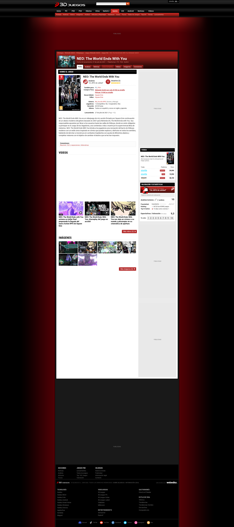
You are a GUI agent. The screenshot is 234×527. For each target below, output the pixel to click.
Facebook (118, 522)
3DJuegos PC (102, 495)
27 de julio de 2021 (99, 62)
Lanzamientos (159, 15)
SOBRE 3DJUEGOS (118, 482)
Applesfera (61, 510)
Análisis (87, 15)
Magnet (60, 515)
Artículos (61, 475)
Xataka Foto (61, 497)
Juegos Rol (104, 53)
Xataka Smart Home (64, 502)
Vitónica (141, 500)
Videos (151, 11)
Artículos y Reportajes (99, 15)
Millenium (101, 505)
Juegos (63, 482)
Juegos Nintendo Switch (92, 53)
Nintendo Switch (70, 53)
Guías (118, 15)
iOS (122, 11)
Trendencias (143, 502)
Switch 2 (106, 11)
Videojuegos (80, 53)
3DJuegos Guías (103, 497)
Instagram (141, 522)
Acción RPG (102, 102)
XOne (97, 11)
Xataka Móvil (61, 495)
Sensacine (101, 513)
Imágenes (79, 15)
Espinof (100, 515)
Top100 (143, 15)
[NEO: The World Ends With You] (66, 61)
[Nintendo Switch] (150, 15)
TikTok (95, 522)
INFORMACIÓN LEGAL (132, 482)
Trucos (124, 15)
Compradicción (144, 510)
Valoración (80, 478)
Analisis (91, 81)
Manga (115, 102)
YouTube (106, 522)
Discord (84, 522)
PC (66, 11)
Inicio (59, 11)
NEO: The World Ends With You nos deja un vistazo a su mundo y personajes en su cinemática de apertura (122, 220)
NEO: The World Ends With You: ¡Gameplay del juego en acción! (96, 219)
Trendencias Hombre (146, 505)
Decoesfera (143, 507)
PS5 (73, 11)
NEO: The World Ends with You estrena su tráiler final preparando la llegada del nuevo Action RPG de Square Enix (71, 221)
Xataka (59, 492)
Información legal (101, 475)
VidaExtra (101, 502)
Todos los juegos (82, 473)
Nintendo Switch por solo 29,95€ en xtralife (110, 90)
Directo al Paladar (145, 492)
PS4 (80, 11)
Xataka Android (62, 500)
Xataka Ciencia (62, 508)
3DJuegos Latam (104, 500)
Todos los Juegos (134, 15)
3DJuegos (60, 53)
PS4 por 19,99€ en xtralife (104, 92)
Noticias (141, 11)
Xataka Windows (63, 505)
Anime (109, 102)
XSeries (89, 11)
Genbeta (60, 513)
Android (131, 11)
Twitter (129, 522)
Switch (115, 11)
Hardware (111, 15)
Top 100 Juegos (82, 475)
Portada (58, 15)
